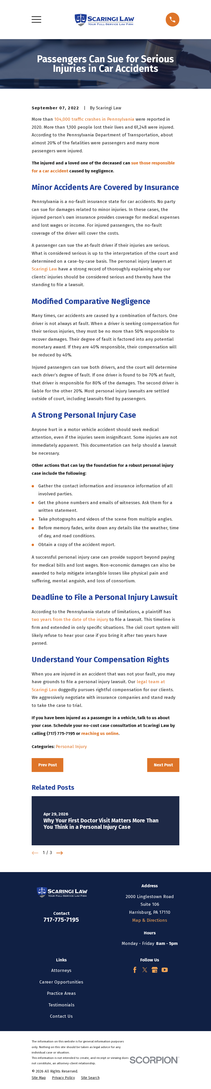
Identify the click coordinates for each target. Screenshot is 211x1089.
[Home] (103, 19)
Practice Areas (61, 993)
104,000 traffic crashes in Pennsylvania (94, 119)
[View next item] (59, 853)
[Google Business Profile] (155, 970)
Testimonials (61, 1005)
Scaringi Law (44, 269)
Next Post (163, 765)
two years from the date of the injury (70, 619)
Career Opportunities (61, 982)
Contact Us (61, 1016)
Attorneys (61, 970)
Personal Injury (71, 746)
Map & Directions (149, 920)
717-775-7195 (61, 919)
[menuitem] (39, 1078)
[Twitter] (145, 970)
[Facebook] (135, 970)
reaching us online (99, 733)
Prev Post (47, 765)
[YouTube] (165, 970)
